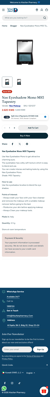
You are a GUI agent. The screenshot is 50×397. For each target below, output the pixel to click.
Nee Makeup (15, 106)
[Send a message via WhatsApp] (4, 388)
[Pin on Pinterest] (27, 144)
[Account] (41, 9)
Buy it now (25, 135)
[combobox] (25, 18)
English (29, 373)
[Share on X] (20, 144)
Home (4, 26)
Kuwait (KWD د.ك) (13, 372)
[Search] (44, 17)
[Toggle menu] (3, 9)
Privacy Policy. (7, 359)
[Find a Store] (36, 9)
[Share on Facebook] (12, 144)
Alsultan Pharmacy (17, 392)
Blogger (13, 26)
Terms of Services (33, 356)
